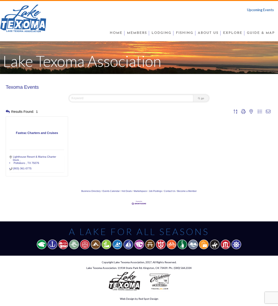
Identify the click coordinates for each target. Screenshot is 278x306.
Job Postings (155, 191)
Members (137, 33)
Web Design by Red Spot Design (139, 298)
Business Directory (91, 191)
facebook (247, 17)
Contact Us (169, 191)
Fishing (184, 33)
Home (116, 33)
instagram (271, 17)
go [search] (202, 98)
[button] (8, 112)
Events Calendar (111, 191)
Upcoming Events (260, 10)
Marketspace (140, 191)
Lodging (161, 33)
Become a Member (187, 191)
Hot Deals (127, 191)
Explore (232, 33)
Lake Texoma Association (129, 262)
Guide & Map (261, 33)
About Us (208, 33)
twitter (259, 17)
